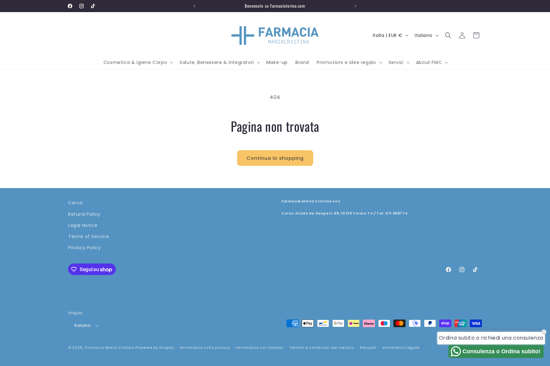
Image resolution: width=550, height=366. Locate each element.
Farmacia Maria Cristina (109, 347)
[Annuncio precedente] (194, 6)
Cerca (75, 203)
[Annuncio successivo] (356, 6)
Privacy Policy (84, 247)
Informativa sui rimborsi (260, 347)
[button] (138, 62)
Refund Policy (84, 214)
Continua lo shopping (275, 158)
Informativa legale (401, 347)
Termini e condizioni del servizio (322, 347)
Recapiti (368, 347)
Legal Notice (82, 225)
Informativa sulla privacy (205, 347)
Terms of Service (88, 236)
